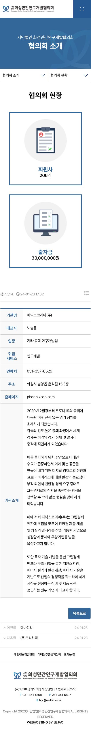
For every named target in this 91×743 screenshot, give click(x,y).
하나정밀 (26, 628)
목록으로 (79, 613)
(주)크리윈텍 (29, 638)
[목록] (86, 293)
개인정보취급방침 (24, 654)
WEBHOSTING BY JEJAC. (45, 722)
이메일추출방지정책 (49, 654)
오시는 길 (69, 654)
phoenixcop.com (41, 397)
